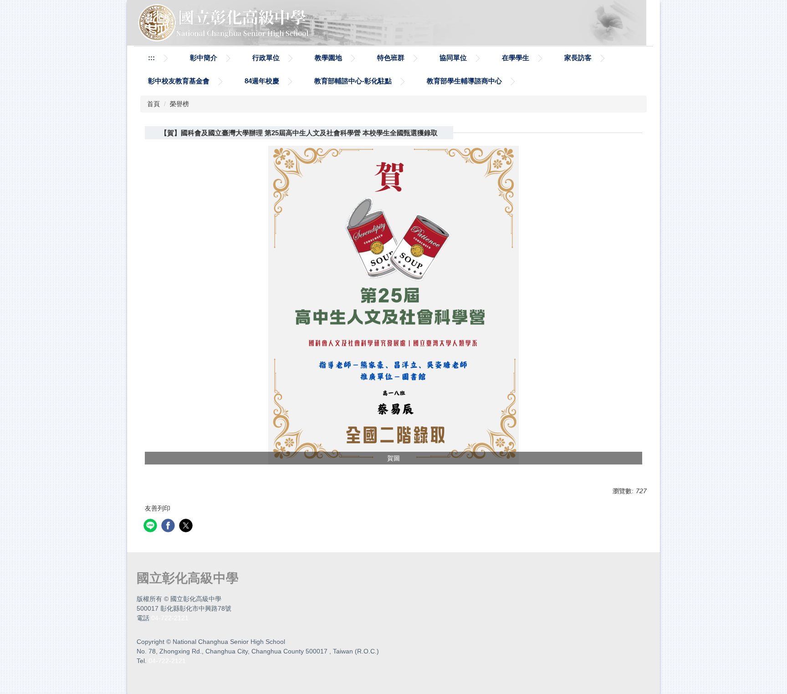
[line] (151, 527)
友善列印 (157, 508)
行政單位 (266, 57)
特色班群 (390, 57)
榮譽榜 (179, 103)
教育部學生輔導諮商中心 (464, 81)
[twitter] (187, 527)
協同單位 (453, 57)
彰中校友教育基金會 (179, 81)
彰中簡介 (203, 57)
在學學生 (515, 57)
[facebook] (169, 527)
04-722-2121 (170, 618)
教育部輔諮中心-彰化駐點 (353, 81)
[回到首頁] (225, 22)
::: (151, 57)
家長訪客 (578, 57)
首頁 (153, 103)
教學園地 (328, 57)
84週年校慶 (262, 81)
